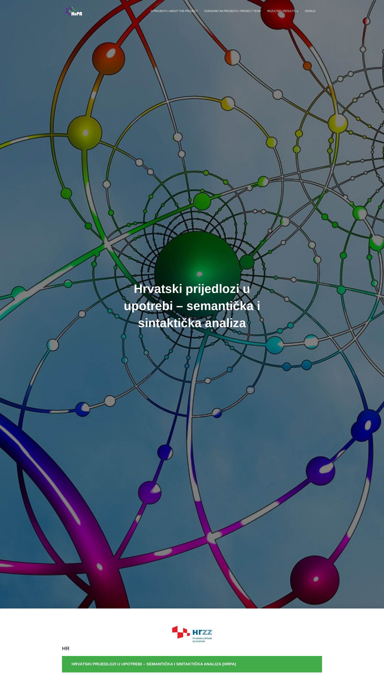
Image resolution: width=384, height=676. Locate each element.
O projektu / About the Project (174, 11)
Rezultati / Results (281, 11)
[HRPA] (73, 11)
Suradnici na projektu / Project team (232, 11)
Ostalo (310, 11)
